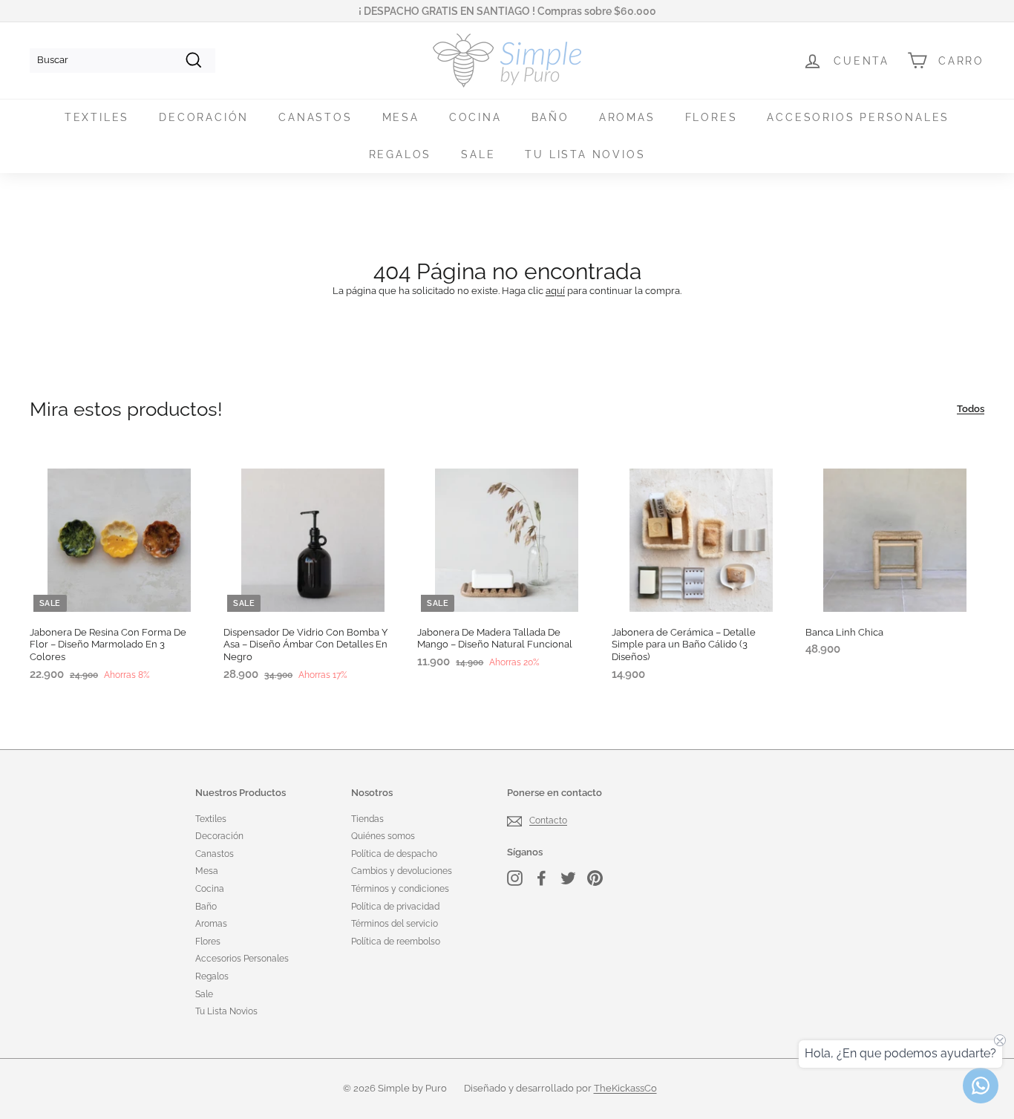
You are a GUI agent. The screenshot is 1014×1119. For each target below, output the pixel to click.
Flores (711, 117)
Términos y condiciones (400, 889)
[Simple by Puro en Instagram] (515, 878)
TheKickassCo (625, 1088)
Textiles (97, 117)
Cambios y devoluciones (401, 871)
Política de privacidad (395, 906)
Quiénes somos (383, 836)
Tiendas (367, 819)
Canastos (315, 117)
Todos (970, 408)
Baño (550, 117)
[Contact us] (980, 1085)
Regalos (400, 154)
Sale (478, 154)
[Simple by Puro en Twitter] (568, 878)
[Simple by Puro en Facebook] (541, 878)
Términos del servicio (394, 924)
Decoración (204, 117)
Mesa (400, 117)
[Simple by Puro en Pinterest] (595, 878)
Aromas (627, 117)
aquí (555, 290)
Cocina (475, 117)
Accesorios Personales (858, 117)
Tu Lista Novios (585, 154)
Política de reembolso (395, 941)
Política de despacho (394, 854)
